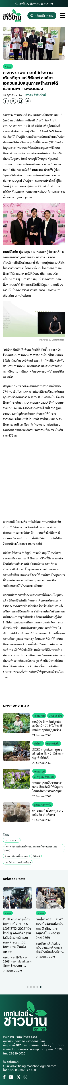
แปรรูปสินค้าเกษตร (44, 776)
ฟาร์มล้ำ (38, 743)
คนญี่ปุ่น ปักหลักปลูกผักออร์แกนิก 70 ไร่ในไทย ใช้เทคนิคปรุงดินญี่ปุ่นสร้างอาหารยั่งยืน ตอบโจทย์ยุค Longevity (47, 729)
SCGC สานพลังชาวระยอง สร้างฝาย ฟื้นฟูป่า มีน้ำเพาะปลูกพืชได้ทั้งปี (47, 753)
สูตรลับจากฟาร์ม (42, 804)
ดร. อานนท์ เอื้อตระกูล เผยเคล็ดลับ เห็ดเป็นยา (47, 812)
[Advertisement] (34, 475)
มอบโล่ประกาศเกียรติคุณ (18, 862)
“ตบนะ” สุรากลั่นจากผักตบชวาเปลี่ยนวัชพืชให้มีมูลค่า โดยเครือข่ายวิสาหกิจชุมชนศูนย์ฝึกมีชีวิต (48, 788)
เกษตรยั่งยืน (55, 715)
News (8, 66)
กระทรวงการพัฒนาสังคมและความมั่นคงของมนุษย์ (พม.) (31, 848)
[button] (27, 987)
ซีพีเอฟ (36, 856)
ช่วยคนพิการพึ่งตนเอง (16, 856)
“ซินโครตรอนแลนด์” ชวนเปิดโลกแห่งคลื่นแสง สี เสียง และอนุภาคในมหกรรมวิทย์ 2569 (49, 928)
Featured (39, 715)
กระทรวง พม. (12, 840)
